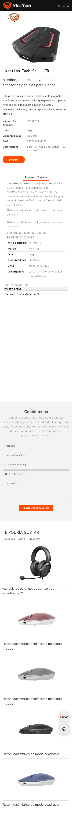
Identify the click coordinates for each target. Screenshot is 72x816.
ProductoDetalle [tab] (36, 177)
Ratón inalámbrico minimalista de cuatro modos (32, 646)
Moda (22, 538)
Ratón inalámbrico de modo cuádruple (31, 754)
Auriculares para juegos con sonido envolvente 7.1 (28, 591)
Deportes (9, 538)
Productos (34, 538)
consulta (14, 159)
